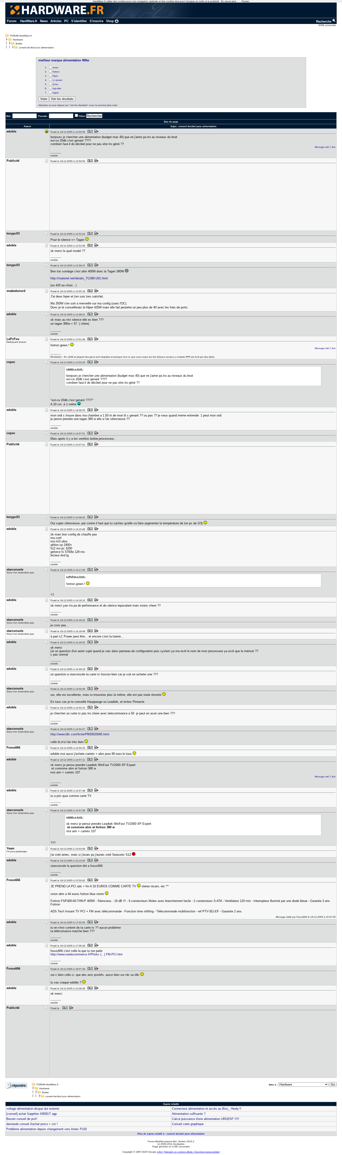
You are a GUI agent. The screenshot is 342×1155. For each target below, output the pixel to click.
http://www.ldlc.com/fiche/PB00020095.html (79, 734)
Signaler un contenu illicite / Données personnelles (191, 1152)
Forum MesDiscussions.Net (162, 1141)
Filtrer (82, 116)
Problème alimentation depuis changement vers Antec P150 (46, 1129)
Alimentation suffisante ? (188, 1113)
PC (66, 21)
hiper (55, 76)
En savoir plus (228, 1)
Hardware (18, 39)
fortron (56, 71)
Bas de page (171, 121)
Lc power (57, 80)
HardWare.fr (28, 21)
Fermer (245, 1)
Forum (12, 21)
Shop (110, 21)
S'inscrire (96, 21)
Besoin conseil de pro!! (21, 1119)
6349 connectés (328, 25)
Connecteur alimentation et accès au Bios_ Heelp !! (206, 1108)
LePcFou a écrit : (76, 576)
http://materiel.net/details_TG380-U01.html (79, 278)
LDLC (160, 1152)
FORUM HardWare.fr (21, 35)
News (44, 21)
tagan (56, 92)
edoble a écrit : (74, 369)
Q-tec (55, 84)
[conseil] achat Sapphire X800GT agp (31, 1113)
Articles (55, 21)
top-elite (57, 88)
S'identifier (79, 21)
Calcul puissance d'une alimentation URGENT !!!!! (205, 1119)
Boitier (19, 43)
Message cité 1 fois (325, 147)
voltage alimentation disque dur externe (32, 1108)
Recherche (324, 21)
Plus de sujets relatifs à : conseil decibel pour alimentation (171, 1133)
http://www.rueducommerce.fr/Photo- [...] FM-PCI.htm (86, 954)
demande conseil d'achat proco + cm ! (32, 1124)
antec (56, 67)
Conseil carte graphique (188, 1124)
